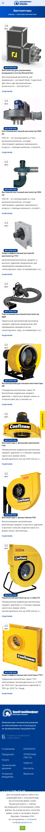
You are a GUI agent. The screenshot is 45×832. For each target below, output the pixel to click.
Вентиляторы (10, 68)
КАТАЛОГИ (29, 749)
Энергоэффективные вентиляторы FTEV (22, 675)
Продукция (8, 754)
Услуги (5, 760)
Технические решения (9, 767)
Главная (11, 14)
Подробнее (7, 91)
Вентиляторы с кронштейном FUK (19, 517)
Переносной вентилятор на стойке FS (21, 598)
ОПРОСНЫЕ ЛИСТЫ (30, 756)
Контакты (29, 768)
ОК (22, 828)
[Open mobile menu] (3, 3)
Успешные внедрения (7, 775)
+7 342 (14, 791)
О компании (8, 749)
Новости (28, 763)
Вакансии (29, 773)
